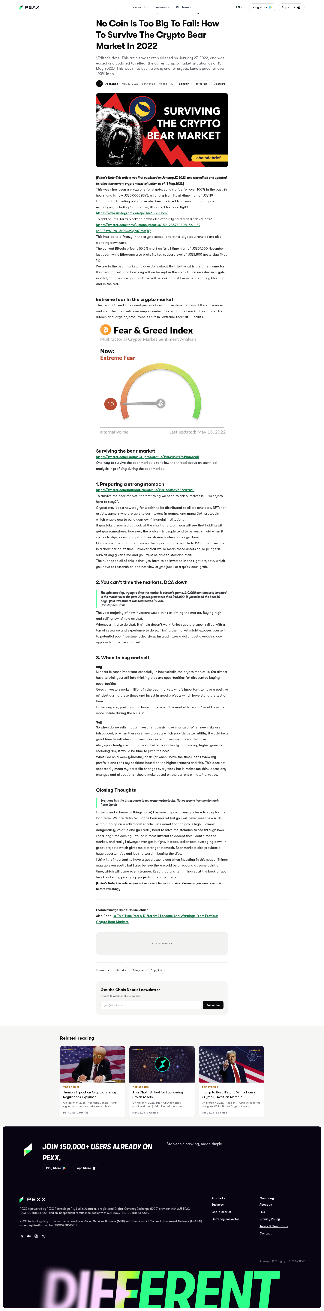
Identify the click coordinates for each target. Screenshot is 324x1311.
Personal (139, 7)
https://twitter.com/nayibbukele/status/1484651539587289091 (145, 490)
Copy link (220, 83)
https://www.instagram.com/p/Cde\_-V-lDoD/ (132, 213)
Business (160, 7)
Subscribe (213, 1005)
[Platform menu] (191, 7)
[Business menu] (168, 7)
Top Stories (71, 1087)
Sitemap (264, 1261)
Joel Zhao (111, 83)
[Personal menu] (147, 7)
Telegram (201, 83)
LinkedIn (184, 83)
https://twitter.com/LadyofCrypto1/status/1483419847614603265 (147, 457)
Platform (182, 7)
